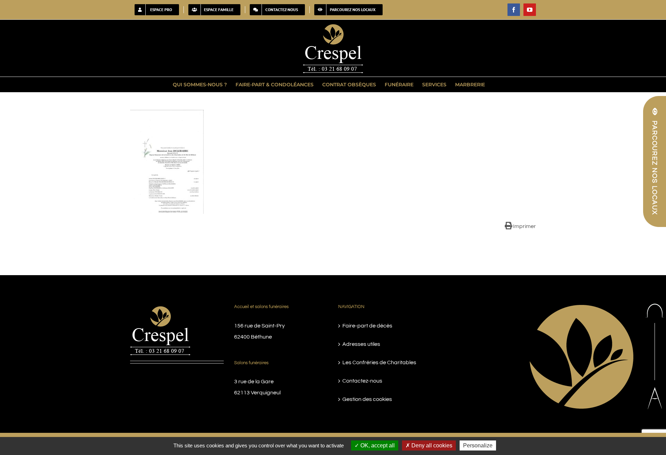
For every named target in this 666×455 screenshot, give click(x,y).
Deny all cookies (431, 445)
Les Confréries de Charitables (379, 362)
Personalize (478, 445)
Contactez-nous (362, 381)
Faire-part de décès (367, 326)
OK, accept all (377, 445)
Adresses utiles (361, 344)
